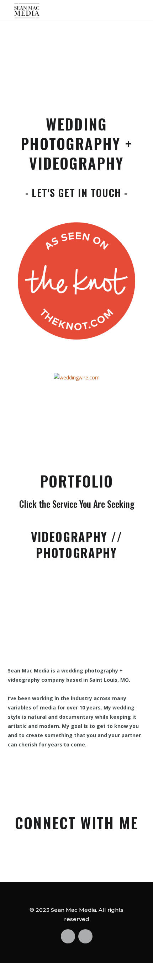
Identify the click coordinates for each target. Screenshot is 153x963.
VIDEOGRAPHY (69, 537)
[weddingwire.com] (77, 376)
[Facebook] (54, 856)
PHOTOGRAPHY (76, 553)
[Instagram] (100, 856)
